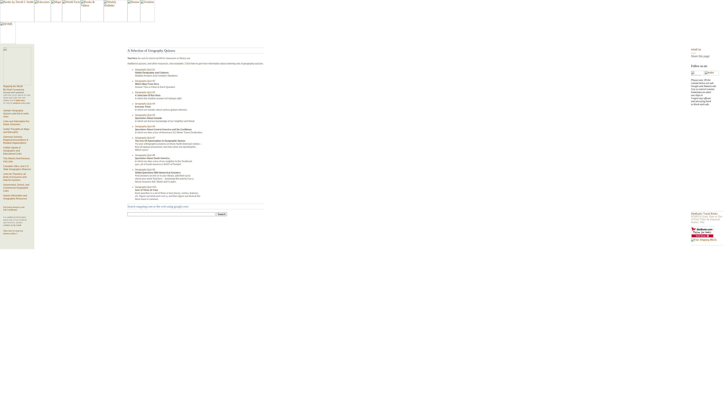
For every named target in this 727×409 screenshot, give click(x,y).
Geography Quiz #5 (145, 115)
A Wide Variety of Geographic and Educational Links (12, 150)
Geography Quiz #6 (145, 126)
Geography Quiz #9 (145, 169)
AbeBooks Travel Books (704, 213)
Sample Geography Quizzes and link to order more (16, 113)
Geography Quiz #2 (145, 81)
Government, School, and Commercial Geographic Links (16, 187)
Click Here (190, 63)
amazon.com (19, 103)
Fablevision (19, 100)
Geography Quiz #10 (145, 187)
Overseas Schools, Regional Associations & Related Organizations (15, 140)
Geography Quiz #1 (145, 69)
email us (696, 49)
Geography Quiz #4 (145, 103)
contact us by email (12, 225)
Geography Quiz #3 (145, 92)
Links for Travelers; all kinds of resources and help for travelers (15, 177)
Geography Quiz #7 (145, 138)
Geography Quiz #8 (145, 155)
